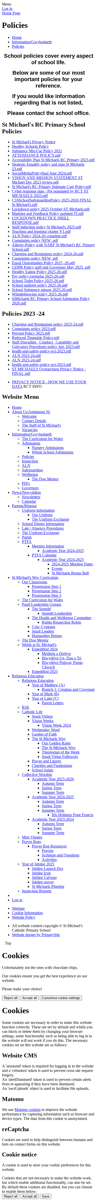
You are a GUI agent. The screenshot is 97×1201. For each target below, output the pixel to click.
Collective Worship (37, 774)
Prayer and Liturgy (46, 761)
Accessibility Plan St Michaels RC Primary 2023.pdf (53, 160)
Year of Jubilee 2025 (38, 864)
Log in (7, 8)
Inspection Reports (36, 891)
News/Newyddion (26, 492)
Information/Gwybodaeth (32, 42)
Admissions (31, 443)
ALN (26, 465)
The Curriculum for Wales (42, 439)
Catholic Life (32, 712)
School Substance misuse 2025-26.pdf (42, 290)
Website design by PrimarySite (36, 935)
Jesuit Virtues (42, 716)
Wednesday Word (46, 730)
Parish (27, 537)
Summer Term (53, 792)
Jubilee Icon (41, 873)
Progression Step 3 (46, 595)
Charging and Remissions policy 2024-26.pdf (47, 254)
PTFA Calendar (44, 555)
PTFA (27, 542)
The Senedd (41, 609)
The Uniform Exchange (50, 519)
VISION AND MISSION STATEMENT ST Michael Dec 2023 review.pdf (47, 180)
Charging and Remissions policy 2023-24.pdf (47, 324)
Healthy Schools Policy (30, 146)
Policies (18, 46)
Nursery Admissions (48, 448)
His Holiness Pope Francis (72, 815)
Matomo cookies (27, 1109)
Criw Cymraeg (43, 627)
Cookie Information (27, 913)
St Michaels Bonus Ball (70, 573)
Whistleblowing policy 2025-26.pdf (40, 294)
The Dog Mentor (45, 479)
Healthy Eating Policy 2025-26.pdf (39, 272)
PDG (26, 483)
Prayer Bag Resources (49, 846)
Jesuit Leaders (43, 631)
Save (45, 1196)
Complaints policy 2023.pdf (34, 329)
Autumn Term (53, 783)
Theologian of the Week (61, 752)
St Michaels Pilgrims (48, 886)
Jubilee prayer (43, 882)
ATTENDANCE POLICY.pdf (36, 155)
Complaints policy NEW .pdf (35, 240)
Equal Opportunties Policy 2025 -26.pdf (43, 263)
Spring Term (51, 788)
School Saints (42, 770)
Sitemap (18, 908)
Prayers (47, 851)
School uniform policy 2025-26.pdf (39, 285)
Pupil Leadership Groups (41, 604)
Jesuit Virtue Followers (60, 756)
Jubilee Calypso (44, 877)
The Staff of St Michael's (41, 425)
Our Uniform (42, 515)
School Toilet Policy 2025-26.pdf (38, 281)
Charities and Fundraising (52, 765)
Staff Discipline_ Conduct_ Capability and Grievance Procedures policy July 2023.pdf (46, 344)
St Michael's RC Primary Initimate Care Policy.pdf (51, 187)
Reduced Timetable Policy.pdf (35, 338)
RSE (25, 707)
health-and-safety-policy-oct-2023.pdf (41, 351)
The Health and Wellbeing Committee (61, 618)
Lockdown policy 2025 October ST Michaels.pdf (51, 209)
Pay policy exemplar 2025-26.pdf (38, 276)
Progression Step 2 (46, 591)
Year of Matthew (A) (48, 685)
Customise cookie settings (61, 998)
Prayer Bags (31, 842)
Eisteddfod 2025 (45, 671)
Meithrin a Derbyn (56, 653)
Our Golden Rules (56, 743)
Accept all (29, 998)
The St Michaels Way (49, 739)
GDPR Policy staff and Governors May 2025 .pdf (51, 267)
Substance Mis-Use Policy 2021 (37, 151)
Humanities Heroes (47, 636)
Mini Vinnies (32, 837)
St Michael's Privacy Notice (33, 142)
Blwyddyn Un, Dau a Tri (61, 658)
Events (57, 568)
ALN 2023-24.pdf (26, 355)
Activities (49, 859)
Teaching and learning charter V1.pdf (41, 231)
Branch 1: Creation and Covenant (68, 689)
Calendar (29, 501)
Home (17, 37)
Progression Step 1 (46, 586)
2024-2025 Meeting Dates (72, 564)
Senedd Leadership (57, 613)
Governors (30, 488)
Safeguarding (32, 470)
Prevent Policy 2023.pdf (31, 333)
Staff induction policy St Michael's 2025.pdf (46, 227)
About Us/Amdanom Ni (31, 412)
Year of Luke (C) (45, 698)
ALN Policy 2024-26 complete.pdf (39, 236)
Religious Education (28, 676)
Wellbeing (30, 474)
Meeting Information (48, 546)
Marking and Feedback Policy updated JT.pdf (48, 213)
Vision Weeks (42, 721)
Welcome (29, 416)
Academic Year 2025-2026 (53, 779)
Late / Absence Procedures (43, 528)
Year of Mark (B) (45, 694)
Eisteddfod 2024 (45, 649)
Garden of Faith (44, 734)
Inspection (30, 461)
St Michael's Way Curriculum (35, 577)
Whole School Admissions (52, 452)
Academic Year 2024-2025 (63, 551)
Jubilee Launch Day (47, 868)
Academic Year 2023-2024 (53, 819)
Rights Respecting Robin (61, 622)
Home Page (11, 13)
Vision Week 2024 (56, 725)
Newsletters (31, 497)
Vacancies (30, 430)
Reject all (10, 998)
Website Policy (23, 917)
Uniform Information (38, 510)
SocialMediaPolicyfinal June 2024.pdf (42, 173)
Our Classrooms (34, 582)
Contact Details (34, 421)
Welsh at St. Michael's (39, 645)
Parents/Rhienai (24, 506)
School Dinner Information (43, 524)
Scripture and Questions (60, 855)
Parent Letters (52, 703)
